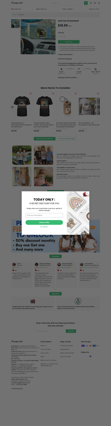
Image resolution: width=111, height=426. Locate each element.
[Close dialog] (87, 193)
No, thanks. (44, 227)
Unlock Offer (44, 222)
